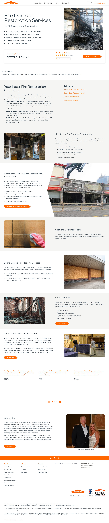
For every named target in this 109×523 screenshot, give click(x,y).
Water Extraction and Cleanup (75, 89)
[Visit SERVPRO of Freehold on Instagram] (55, 458)
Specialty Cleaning (9, 482)
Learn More (61, 323)
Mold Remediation (9, 472)
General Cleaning (9, 485)
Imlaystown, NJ (76, 74)
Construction (7, 477)
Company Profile (25, 466)
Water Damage (8, 466)
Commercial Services (71, 100)
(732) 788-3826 (99, 3)
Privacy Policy (42, 469)
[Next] (60, 402)
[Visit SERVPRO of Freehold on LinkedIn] (50, 458)
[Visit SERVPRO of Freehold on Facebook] (58, 458)
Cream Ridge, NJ (66, 74)
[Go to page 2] (54, 402)
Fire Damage (7, 469)
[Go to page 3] (56, 402)
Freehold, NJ (5, 74)
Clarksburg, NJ (34, 74)
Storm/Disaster (8, 474)
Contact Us (65, 3)
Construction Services (71, 97)
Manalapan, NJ (15, 74)
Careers (23, 469)
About (57, 3)
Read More (10, 446)
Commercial (48, 3)
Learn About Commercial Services (17, 206)
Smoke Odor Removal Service (74, 93)
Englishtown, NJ (45, 74)
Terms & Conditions (43, 466)
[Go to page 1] (53, 402)
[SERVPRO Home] (11, 2)
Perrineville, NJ (55, 74)
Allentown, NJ (25, 74)
